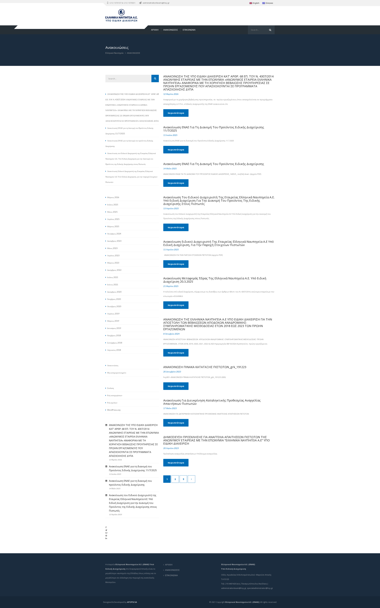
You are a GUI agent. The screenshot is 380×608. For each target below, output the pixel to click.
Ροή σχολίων (112, 402)
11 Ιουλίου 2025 (170, 135)
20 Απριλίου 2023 (171, 448)
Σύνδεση (110, 388)
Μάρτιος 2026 (113, 197)
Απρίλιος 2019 (113, 313)
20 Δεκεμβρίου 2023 (172, 371)
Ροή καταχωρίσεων (114, 395)
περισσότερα (176, 112)
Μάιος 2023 (112, 248)
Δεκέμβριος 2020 (114, 292)
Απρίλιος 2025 (113, 219)
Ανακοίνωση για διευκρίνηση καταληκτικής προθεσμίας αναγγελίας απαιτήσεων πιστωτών (212, 402)
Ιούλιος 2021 (112, 277)
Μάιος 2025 (112, 212)
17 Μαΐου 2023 (170, 408)
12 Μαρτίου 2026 (170, 94)
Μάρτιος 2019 (113, 321)
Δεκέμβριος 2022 (114, 270)
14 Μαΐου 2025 (170, 168)
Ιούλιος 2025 (112, 204)
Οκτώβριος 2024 (114, 233)
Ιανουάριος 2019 (114, 328)
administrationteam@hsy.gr (156, 2)
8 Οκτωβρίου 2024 (171, 333)
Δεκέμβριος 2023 (114, 241)
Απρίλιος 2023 (113, 255)
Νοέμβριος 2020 (114, 299)
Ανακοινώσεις (112, 365)
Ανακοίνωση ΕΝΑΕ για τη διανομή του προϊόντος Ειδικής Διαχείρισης (213, 164)
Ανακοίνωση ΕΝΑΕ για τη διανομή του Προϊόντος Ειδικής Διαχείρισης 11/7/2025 (213, 128)
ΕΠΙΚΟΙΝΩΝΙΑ (189, 30)
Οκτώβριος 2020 (114, 306)
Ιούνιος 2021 (112, 284)
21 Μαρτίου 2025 (170, 286)
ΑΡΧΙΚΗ (154, 30)
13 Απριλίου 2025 (171, 208)
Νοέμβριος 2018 (114, 335)
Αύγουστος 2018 (114, 350)
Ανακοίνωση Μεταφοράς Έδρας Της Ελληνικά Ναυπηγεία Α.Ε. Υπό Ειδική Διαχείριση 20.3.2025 (214, 280)
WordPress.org (113, 410)
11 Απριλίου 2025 (171, 249)
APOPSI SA (132, 602)
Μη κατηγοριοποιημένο (116, 373)
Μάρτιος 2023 (113, 263)
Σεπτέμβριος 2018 (114, 343)
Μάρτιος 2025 (113, 226)
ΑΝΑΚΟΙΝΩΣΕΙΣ (170, 30)
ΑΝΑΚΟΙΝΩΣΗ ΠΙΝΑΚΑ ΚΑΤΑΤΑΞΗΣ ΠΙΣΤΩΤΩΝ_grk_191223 (204, 367)
